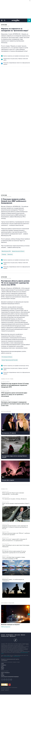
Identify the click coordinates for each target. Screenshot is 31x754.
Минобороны (16, 132)
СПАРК (2, 663)
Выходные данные (5, 688)
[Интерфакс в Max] (11, 680)
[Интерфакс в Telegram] (4, 680)
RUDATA (2, 675)
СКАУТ (2, 666)
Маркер (2, 667)
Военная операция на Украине (10, 624)
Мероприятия (12, 636)
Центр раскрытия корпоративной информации (10, 676)
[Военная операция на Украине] (15, 622)
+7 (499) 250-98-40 (6, 656)
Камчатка (10, 254)
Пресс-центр (17, 634)
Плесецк (4, 254)
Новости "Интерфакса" (5, 672)
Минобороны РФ (6, 251)
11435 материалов (5, 627)
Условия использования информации (9, 687)
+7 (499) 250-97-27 (16, 656)
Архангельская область (18, 251)
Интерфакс (15, 20)
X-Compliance (3, 665)
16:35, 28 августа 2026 (6, 196)
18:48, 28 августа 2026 (6, 74)
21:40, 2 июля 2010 (5, 26)
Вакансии (23, 634)
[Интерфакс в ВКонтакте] (7, 680)
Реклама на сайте (5, 636)
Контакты (3, 634)
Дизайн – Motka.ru (5, 690)
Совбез (24, 132)
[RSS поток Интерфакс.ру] (9, 680)
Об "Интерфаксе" (10, 634)
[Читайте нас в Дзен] (2, 680)
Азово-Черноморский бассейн (10, 360)
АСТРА (2, 669)
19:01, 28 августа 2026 (6, 278)
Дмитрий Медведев (7, 132)
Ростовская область (7, 357)
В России (4, 25)
